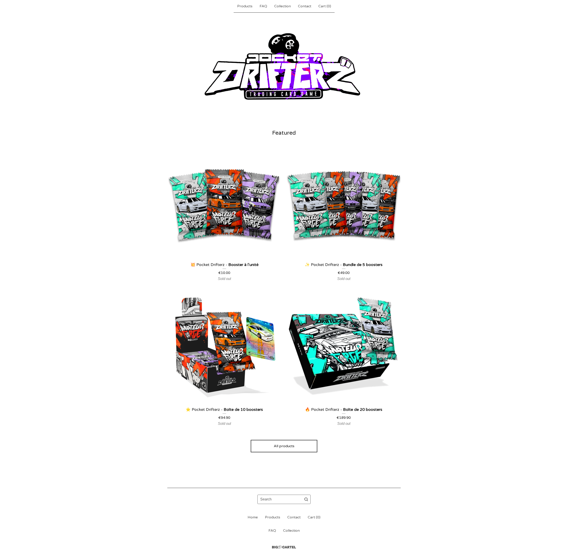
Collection (282, 6)
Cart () (324, 6)
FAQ (263, 6)
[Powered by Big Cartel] (284, 547)
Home (253, 517)
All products (284, 446)
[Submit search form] (306, 499)
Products (244, 6)
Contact (304, 6)
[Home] (284, 70)
